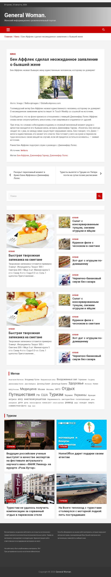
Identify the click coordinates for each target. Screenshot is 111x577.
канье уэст (46, 403)
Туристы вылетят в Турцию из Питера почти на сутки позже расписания (78, 173)
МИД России (14, 389)
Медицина (28, 389)
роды (76, 403)
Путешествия (22, 394)
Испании (88, 384)
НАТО (57, 389)
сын (33, 406)
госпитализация (83, 399)
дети (20, 402)
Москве (41, 389)
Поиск (99, 196)
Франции (91, 395)
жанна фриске (35, 403)
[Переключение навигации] (8, 29)
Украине (69, 395)
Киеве (95, 384)
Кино (13, 54)
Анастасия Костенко (16, 380)
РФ (38, 395)
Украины (80, 395)
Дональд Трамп (43, 384)
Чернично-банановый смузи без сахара (86, 280)
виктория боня (68, 399)
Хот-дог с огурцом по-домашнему (87, 262)
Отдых (68, 388)
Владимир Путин (32, 379)
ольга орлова (58, 403)
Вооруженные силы (48, 380)
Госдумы (91, 380)
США (44, 395)
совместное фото (17, 406)
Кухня (12, 251)
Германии (82, 380)
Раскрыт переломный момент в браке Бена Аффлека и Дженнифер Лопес (31, 175)
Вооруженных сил (67, 379)
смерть (91, 403)
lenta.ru (24, 150)
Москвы (50, 389)
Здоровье (76, 383)
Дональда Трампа (59, 384)
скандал (83, 403)
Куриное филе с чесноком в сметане (86, 244)
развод (69, 402)
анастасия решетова (35, 399)
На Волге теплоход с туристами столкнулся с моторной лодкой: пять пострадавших (80, 511)
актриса (12, 399)
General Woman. (25, 15)
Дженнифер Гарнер (39, 155)
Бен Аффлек (23, 155)
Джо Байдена (30, 384)
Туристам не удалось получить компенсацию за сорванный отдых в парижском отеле (28, 511)
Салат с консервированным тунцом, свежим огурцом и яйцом (85, 225)
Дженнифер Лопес (59, 155)
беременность (53, 399)
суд (29, 406)
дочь (26, 403)
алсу (20, 399)
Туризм (56, 394)
